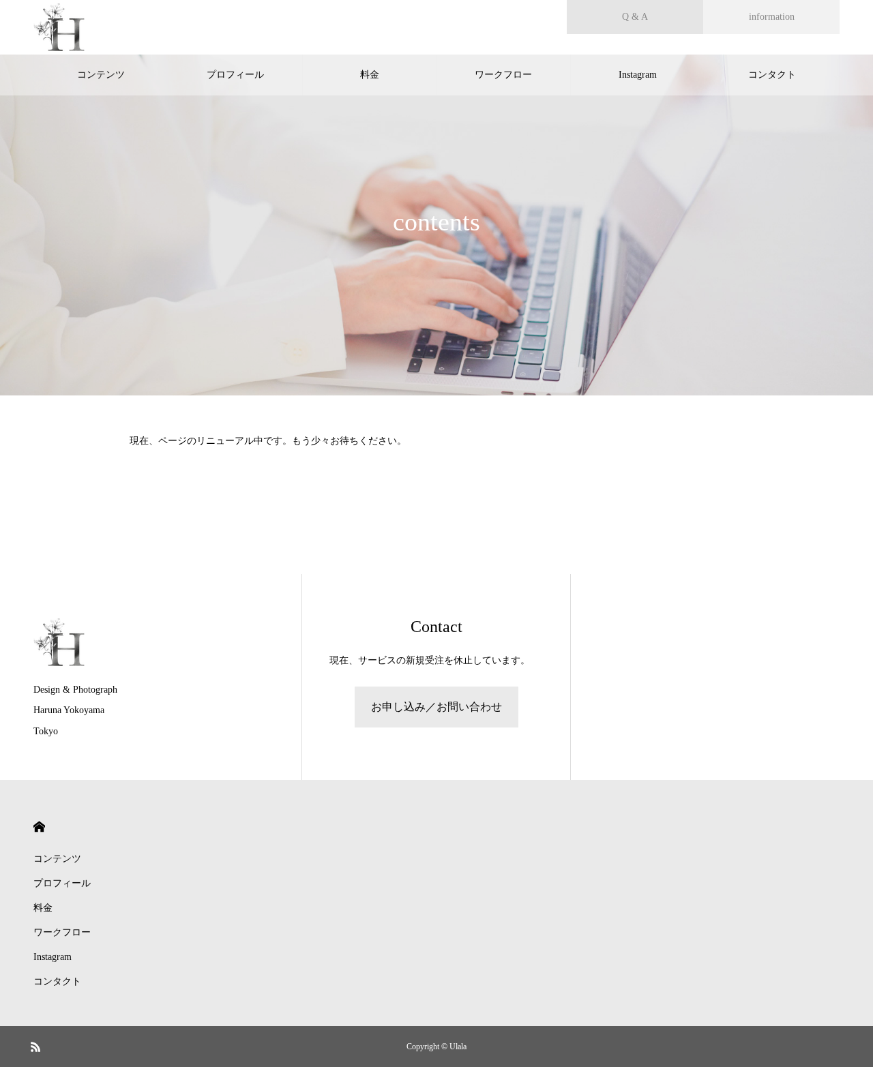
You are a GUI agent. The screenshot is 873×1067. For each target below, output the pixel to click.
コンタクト (772, 75)
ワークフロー (503, 75)
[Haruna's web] (59, 27)
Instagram (638, 75)
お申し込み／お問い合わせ (436, 706)
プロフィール (235, 75)
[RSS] (35, 1046)
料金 (369, 75)
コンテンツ (101, 75)
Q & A (635, 17)
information (772, 17)
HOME (39, 826)
